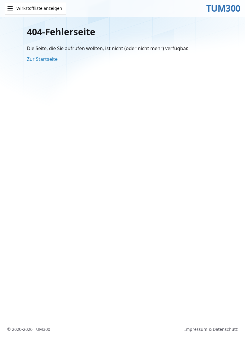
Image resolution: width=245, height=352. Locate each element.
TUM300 (223, 8)
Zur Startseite (42, 59)
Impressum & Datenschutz (211, 329)
